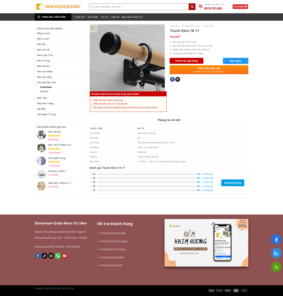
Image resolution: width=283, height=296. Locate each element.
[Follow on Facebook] (38, 256)
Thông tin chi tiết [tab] (169, 120)
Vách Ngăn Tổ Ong (46, 114)
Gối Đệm (41, 108)
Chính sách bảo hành (112, 257)
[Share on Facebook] (172, 79)
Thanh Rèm (46, 87)
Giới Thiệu (93, 16)
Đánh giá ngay (232, 182)
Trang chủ (174, 25)
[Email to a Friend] (177, 79)
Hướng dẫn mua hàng (113, 249)
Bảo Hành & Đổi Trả (132, 16)
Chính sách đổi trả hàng (114, 241)
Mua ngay (235, 60)
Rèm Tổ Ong (43, 60)
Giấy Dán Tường (45, 103)
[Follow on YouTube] (64, 256)
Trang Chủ (79, 16)
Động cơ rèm (43, 33)
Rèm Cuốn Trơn (45, 55)
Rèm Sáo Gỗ (43, 49)
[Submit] (192, 6)
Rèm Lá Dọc (43, 38)
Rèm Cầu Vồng (44, 76)
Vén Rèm (44, 91)
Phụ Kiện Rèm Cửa (46, 82)
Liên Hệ (115, 16)
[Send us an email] (51, 256)
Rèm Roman (43, 65)
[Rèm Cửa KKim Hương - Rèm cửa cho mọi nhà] (59, 6)
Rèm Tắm (42, 97)
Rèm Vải (41, 44)
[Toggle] (82, 44)
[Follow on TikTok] (45, 256)
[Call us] (58, 256)
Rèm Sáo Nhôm (45, 71)
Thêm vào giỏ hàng (186, 60)
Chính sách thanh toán (113, 233)
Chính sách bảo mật (111, 265)
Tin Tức (105, 16)
